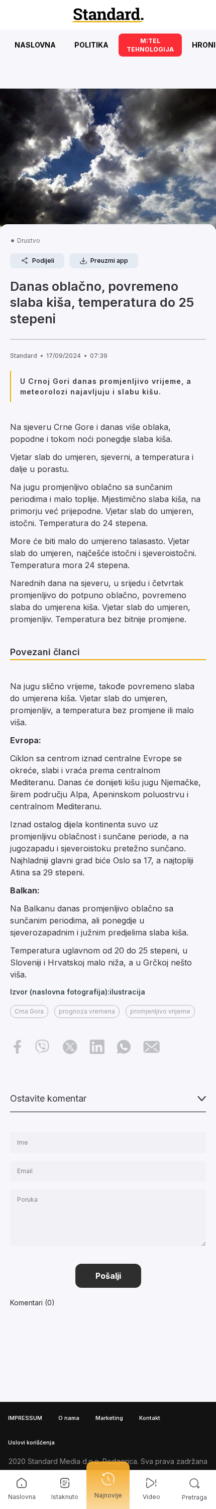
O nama (68, 1417)
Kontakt (149, 1417)
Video (151, 1496)
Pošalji (108, 1276)
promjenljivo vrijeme (160, 1011)
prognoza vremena (87, 1011)
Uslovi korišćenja (31, 1442)
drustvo (28, 240)
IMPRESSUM (25, 1417)
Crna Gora (29, 1011)
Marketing (109, 1417)
